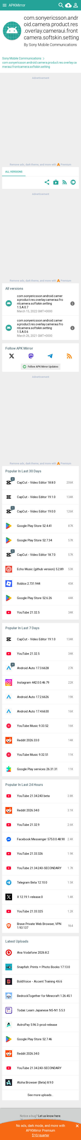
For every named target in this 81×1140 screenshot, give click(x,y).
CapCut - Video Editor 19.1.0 (36, 497)
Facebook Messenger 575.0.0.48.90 (41, 839)
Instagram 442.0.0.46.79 (33, 682)
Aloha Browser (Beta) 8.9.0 (35, 1082)
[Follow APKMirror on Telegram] (50, 357)
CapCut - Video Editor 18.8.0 (36, 482)
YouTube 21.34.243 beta (33, 796)
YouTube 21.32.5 (28, 612)
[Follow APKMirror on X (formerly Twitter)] (11, 357)
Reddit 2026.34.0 (28, 810)
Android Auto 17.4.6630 (33, 711)
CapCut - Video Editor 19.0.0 (36, 511)
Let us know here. (49, 1116)
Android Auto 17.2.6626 (33, 697)
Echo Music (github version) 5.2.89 (40, 569)
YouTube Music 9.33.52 (32, 726)
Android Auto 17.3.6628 (33, 668)
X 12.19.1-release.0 (30, 897)
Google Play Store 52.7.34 (34, 540)
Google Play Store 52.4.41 (34, 526)
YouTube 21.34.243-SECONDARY (39, 868)
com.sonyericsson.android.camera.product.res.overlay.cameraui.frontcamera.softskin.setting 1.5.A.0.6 (40, 326)
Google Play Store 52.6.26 (34, 598)
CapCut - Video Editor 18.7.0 (36, 555)
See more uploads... (40, 1095)
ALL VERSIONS (13, 171)
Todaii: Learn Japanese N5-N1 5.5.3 (41, 1010)
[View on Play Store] (55, 183)
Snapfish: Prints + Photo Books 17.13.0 (43, 967)
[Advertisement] (40, 121)
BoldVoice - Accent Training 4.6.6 (39, 981)
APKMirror (17, 5)
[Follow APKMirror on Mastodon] (30, 357)
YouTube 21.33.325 (30, 911)
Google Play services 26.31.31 (37, 769)
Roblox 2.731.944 (28, 583)
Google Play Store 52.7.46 (34, 1039)
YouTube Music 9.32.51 (32, 755)
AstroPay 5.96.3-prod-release (37, 1025)
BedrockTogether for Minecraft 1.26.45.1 (44, 996)
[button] (46, 183)
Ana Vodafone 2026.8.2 (33, 952)
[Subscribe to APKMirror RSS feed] (69, 357)
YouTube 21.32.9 (28, 825)
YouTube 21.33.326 (30, 854)
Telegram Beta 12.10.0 (32, 882)
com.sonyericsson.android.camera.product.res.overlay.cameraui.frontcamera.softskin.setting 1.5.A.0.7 (40, 301)
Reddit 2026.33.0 (28, 740)
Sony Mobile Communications (53, 44)
